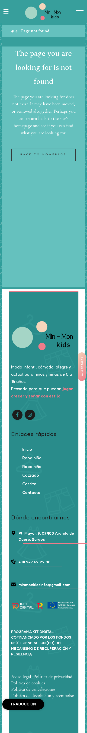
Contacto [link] (31, 492)
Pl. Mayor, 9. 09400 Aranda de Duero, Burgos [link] (46, 536)
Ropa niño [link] (32, 457)
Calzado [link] (30, 475)
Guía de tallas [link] (82, 366)
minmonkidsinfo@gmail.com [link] (44, 584)
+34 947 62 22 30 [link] (35, 561)
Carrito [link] (29, 483)
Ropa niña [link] (32, 466)
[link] (44, 11)
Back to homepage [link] (43, 155)
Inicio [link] (27, 449)
